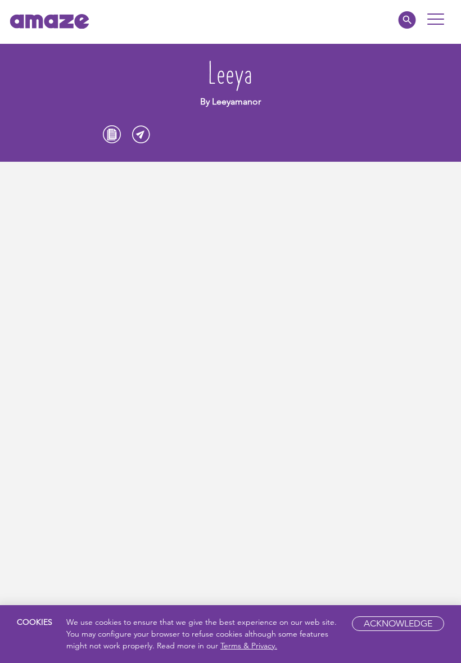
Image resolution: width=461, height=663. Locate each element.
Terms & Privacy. (248, 646)
